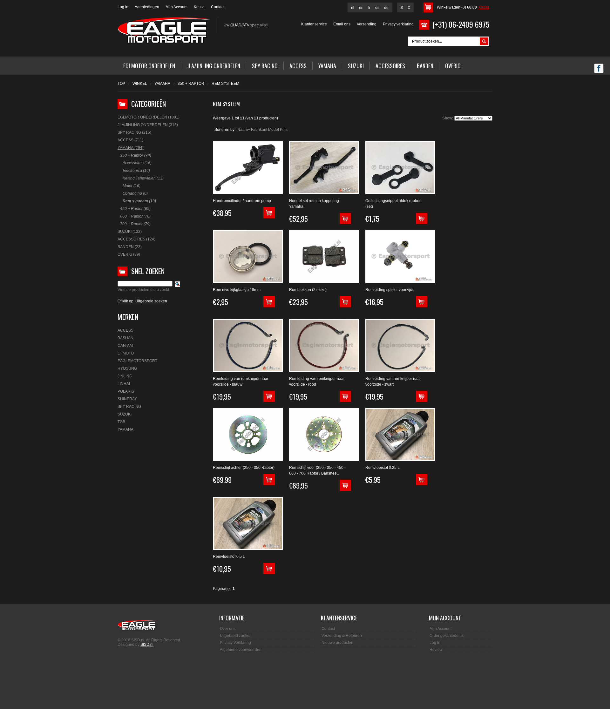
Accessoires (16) (137, 163)
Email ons (341, 24)
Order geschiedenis (447, 635)
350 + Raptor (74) (135, 155)
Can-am (125, 345)
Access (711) (130, 140)
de (386, 7)
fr (369, 7)
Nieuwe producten (337, 642)
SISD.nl (146, 644)
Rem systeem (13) (139, 201)
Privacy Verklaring (235, 642)
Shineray (127, 399)
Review (436, 649)
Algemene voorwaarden (240, 649)
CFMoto (126, 353)
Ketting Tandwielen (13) (143, 178)
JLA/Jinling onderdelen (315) (148, 125)
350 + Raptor (191, 83)
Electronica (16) (136, 170)
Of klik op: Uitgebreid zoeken (142, 301)
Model (273, 129)
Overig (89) (129, 254)
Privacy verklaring (398, 24)
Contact (217, 7)
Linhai (124, 384)
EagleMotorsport (137, 361)
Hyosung (127, 368)
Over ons (227, 628)
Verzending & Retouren (342, 635)
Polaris (126, 391)
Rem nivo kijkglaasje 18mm (237, 289)
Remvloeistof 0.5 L (229, 556)
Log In (123, 7)
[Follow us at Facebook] (599, 69)
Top (121, 83)
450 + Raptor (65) (135, 208)
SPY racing (129, 406)
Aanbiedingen (147, 7)
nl (352, 7)
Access (125, 330)
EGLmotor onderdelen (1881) (149, 117)
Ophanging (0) (135, 193)
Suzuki (125, 414)
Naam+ (243, 129)
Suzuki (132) (130, 231)
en (361, 7)
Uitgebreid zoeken (236, 635)
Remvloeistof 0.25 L (382, 467)
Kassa (199, 7)
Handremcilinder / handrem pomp (242, 201)
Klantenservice (314, 24)
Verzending (366, 24)
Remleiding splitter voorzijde (390, 289)
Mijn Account (176, 7)
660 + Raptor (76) (135, 216)
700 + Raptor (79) (135, 224)
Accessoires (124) (136, 239)
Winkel (139, 83)
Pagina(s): (222, 588)
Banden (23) (130, 247)
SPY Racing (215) (134, 132)
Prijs (284, 129)
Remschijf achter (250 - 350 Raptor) (243, 467)
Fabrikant (259, 129)
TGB (121, 422)
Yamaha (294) (131, 147)
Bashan (125, 338)
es (377, 7)
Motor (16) (131, 186)
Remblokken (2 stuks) (308, 289)
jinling (125, 376)
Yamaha (162, 83)
